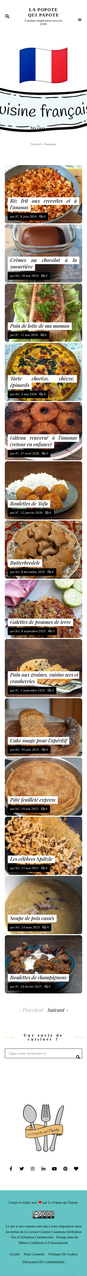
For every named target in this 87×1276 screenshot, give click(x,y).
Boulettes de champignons (38, 977)
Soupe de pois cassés (32, 918)
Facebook (11, 1169)
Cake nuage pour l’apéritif (38, 740)
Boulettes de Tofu (29, 503)
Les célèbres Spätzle (31, 858)
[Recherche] (77, 1053)
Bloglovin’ (76, 1169)
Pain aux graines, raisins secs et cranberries (44, 677)
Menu (80, 16)
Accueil (36, 144)
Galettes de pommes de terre (40, 621)
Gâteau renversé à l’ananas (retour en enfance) (43, 440)
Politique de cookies (63, 1254)
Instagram (32, 1169)
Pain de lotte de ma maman (39, 325)
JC (17, 216)
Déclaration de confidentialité (44, 1262)
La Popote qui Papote (43, 12)
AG (17, 275)
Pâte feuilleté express (32, 799)
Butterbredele (25, 562)
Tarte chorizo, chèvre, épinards (42, 381)
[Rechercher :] (43, 1053)
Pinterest (65, 1169)
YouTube (54, 1169)
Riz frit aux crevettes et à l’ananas (43, 203)
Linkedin (43, 1169)
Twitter (21, 1169)
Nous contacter (34, 1254)
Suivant (56, 1009)
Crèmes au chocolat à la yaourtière (43, 263)
